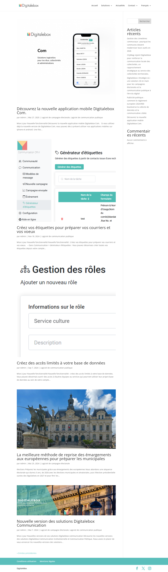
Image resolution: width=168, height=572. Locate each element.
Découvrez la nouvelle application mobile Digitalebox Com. (65, 110)
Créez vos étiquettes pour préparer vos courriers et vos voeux (63, 229)
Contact (131, 6)
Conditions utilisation (26, 561)
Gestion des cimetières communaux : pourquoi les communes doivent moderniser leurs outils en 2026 (139, 44)
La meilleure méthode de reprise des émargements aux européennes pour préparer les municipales (64, 456)
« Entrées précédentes (26, 553)
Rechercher (145, 21)
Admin (23, 117)
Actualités (120, 6)
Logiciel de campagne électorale (55, 117)
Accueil (94, 6)
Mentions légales (47, 561)
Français (145, 6)
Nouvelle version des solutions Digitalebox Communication (56, 523)
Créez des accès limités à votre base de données (61, 363)
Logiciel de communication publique (87, 117)
